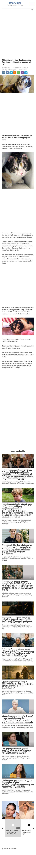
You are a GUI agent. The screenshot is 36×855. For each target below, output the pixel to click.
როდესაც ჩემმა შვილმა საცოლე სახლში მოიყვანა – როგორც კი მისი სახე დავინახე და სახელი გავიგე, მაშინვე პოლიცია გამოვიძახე (17, 549)
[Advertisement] (18, 35)
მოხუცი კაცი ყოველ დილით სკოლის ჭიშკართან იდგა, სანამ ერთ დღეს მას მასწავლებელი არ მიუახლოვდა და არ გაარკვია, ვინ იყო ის (17, 585)
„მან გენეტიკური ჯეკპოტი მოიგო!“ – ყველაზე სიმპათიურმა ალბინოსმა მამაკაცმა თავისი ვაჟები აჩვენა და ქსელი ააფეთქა (17, 719)
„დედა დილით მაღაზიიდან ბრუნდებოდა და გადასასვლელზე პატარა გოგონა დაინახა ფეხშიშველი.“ (18, 685)
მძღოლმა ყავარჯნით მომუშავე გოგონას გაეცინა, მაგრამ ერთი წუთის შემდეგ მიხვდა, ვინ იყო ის (17, 619)
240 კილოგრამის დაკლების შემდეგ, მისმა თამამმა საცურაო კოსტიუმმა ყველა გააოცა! (16, 751)
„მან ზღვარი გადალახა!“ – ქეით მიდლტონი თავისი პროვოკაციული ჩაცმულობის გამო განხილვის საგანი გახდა (18, 783)
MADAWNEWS (15, 3)
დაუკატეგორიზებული (9, 70)
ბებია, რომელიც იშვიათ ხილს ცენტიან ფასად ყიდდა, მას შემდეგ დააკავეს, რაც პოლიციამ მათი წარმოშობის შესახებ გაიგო (18, 652)
